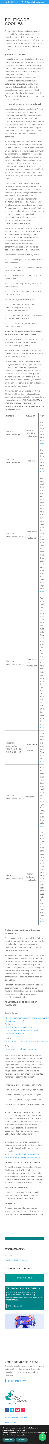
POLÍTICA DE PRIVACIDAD (16, 1417)
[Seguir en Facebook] (7, 1410)
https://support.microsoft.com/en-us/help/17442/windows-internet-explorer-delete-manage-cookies (23, 1030)
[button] (42, 1437)
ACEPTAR (8, 1440)
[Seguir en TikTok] (23, 1410)
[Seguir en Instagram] (17, 1410)
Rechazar (22, 1440)
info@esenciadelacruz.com (17, 1260)
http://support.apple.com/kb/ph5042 (21, 1049)
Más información (15, 1306)
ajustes (23, 1435)
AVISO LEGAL (10, 1422)
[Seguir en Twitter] (12, 1410)
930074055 (9, 1255)
